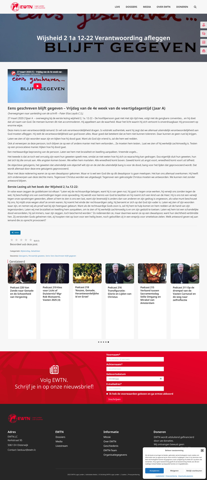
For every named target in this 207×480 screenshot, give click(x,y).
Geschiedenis (111, 445)
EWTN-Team (110, 450)
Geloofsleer (35, 251)
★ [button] (12, 239)
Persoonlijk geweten (37, 256)
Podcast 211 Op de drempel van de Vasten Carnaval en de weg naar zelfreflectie (184, 294)
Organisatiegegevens (115, 454)
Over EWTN (163, 6)
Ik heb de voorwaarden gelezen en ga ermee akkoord (141, 393)
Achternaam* (114, 364)
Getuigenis (23, 256)
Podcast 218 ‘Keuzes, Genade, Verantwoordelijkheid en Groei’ (87, 292)
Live (117, 6)
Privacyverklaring (171, 476)
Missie (107, 437)
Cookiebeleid (160, 476)
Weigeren (174, 470)
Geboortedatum (116, 374)
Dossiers (131, 6)
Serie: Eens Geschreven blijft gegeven (61, 256)
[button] (202, 450)
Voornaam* (113, 354)
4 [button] (105, 342)
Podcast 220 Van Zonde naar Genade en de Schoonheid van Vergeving (22, 292)
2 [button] (101, 342)
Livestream (62, 445)
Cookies (123, 475)
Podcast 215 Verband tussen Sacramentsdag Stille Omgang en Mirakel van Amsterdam (150, 295)
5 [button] (108, 342)
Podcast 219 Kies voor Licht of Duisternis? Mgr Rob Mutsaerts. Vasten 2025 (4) (52, 293)
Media (147, 6)
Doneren (182, 6)
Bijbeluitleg (25, 251)
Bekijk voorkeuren (194, 470)
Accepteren (154, 470)
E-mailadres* (114, 384)
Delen (16, 232)
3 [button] (103, 342)
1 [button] (98, 342)
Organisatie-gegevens (185, 476)
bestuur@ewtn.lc (26, 449)
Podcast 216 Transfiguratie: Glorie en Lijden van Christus (119, 292)
